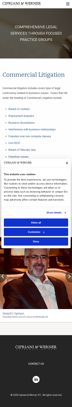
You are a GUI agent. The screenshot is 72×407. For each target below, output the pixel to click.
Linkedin (36, 379)
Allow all (36, 222)
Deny (36, 241)
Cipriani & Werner (22, 4)
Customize (34, 232)
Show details (54, 212)
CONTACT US (36, 363)
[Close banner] (67, 163)
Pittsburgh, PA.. (42, 317)
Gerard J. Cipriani (13, 313)
